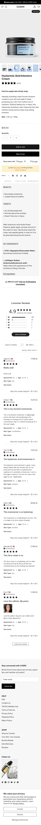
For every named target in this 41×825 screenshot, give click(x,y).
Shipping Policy (8, 717)
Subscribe (8, 686)
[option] (20, 36)
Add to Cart (20, 147)
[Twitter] (2, 782)
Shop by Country (8, 733)
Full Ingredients (9, 274)
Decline (20, 814)
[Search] (7, 6)
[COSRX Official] (20, 7)
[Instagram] (8, 782)
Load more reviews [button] (20, 644)
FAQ (3, 699)
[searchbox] (12, 344)
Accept (20, 809)
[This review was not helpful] (35, 391)
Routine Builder (7, 740)
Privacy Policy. (18, 803)
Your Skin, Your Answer (11, 737)
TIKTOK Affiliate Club (10, 706)
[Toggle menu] (2, 6)
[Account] (34, 6)
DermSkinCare (7, 744)
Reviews (5, 747)
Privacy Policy (7, 713)
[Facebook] (5, 782)
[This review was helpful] (31, 391)
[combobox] (29, 350)
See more (7, 385)
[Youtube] (11, 782)
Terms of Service (8, 710)
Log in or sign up (20, 170)
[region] (20, 317)
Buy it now (20, 154)
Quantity (5, 133)
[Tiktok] (14, 782)
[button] (8, 608)
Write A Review (20, 334)
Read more (18, 477)
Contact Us (6, 703)
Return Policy (7, 720)
